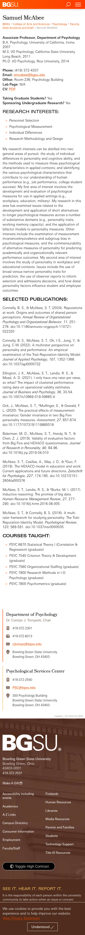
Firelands (51, 794)
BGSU (6, 24)
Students (51, 836)
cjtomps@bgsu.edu (27, 644)
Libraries (51, 811)
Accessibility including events (18, 796)
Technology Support (59, 844)
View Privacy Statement (21, 918)
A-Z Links (9, 815)
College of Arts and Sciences (31, 24)
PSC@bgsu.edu (24, 688)
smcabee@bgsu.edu (29, 75)
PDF (12, 89)
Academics (10, 806)
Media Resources (57, 819)
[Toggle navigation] (78, 4)
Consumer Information (18, 831)
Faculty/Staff (11, 848)
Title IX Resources (57, 853)
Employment (11, 840)
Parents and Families (59, 827)
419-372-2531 (12, 773)
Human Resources (58, 802)
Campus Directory (15, 823)
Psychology (60, 24)
